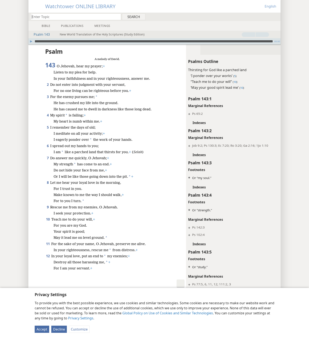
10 (48, 219)
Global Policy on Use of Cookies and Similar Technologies (167, 313)
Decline (59, 329)
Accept (42, 329)
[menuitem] (276, 16)
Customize (79, 329)
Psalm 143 (42, 34)
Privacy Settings (80, 318)
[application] (154, 41)
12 (48, 256)
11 (48, 244)
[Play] (31, 41)
